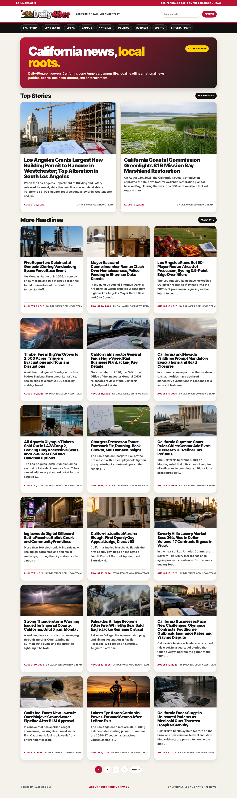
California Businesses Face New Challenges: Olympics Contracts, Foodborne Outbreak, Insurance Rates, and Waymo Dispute (184, 629)
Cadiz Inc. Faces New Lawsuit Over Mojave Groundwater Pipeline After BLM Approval (50, 717)
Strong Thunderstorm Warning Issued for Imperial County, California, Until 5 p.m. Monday (51, 625)
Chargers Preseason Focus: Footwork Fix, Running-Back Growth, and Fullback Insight (116, 446)
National (105, 28)
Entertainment (181, 28)
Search (209, 14)
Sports (159, 28)
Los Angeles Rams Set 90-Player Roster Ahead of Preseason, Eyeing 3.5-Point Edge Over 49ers (182, 268)
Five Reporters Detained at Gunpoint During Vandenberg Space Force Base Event (50, 266)
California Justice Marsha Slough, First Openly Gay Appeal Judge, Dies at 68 (114, 537)
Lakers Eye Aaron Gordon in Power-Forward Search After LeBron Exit (116, 717)
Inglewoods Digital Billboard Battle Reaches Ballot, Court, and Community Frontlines (49, 537)
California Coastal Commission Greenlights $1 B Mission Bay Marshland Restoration (162, 165)
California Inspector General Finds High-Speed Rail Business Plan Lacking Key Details (116, 360)
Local (71, 28)
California (30, 28)
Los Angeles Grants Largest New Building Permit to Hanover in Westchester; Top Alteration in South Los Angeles (63, 168)
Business (142, 28)
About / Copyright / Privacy (109, 787)
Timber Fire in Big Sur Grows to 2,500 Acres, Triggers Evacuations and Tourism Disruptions (51, 360)
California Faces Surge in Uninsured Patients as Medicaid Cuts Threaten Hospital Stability (179, 719)
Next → (136, 769)
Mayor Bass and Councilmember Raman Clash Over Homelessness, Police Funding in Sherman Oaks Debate (117, 270)
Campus (87, 28)
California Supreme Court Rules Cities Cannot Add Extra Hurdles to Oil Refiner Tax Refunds (183, 448)
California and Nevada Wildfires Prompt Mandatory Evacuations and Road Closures (182, 360)
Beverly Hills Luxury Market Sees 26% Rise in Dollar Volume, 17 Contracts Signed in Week (184, 539)
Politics (123, 28)
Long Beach (52, 28)
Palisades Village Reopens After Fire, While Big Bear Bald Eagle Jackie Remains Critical (117, 625)
